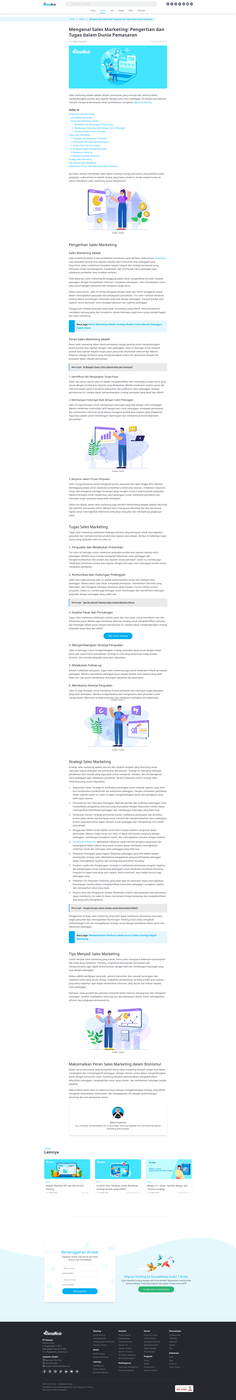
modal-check (117, 699)
